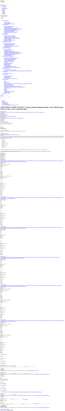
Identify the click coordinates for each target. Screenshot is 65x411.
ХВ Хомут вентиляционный (9, 85)
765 (5, 118)
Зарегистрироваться (4, 406)
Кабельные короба (5, 24)
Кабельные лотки (5, 20)
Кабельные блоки (7, 46)
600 (9, 116)
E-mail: (26, 373)
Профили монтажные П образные (9, 35)
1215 (22, 118)
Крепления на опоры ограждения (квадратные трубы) (13, 52)
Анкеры (5, 90)
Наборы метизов (7, 92)
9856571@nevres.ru (3, 383)
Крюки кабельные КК (8, 55)
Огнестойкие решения (6, 68)
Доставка (3, 12)
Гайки (5, 88)
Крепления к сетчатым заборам (9, 51)
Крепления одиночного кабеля (9, 43)
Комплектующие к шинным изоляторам (10, 78)
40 (7, 114)
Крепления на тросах (7, 65)
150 (5, 114)
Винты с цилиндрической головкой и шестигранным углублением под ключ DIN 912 (18, 83)
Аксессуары (6, 33)
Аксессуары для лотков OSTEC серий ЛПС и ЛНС (12, 67)
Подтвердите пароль (37, 403)
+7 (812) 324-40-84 (3, 388)
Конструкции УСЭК (7, 40)
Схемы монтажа (5, 8)
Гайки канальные (7, 87)
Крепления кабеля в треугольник (9, 44)
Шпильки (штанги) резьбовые (9, 91)
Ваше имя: (2, 366)
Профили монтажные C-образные (9, 36)
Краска (3, 93)
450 (3, 118)
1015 (13, 118)
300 (5, 116)
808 (13, 116)
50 (8, 116)
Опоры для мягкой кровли (8, 60)
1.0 (0, 119)
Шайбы (5, 89)
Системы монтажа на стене (6, 47)
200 (6, 114)
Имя (1, 403)
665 (19, 118)
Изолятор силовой (7, 76)
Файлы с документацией (12, 134)
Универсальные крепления (8, 45)
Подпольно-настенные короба (9, 31)
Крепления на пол (7, 64)
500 (7, 116)
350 (12, 116)
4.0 (4, 119)
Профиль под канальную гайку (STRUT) (11, 37)
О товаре (1, 134)
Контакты (3, 13)
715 (2, 118)
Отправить (2, 369)
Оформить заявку (3, 128)
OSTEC (1, 95)
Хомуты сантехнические (8, 84)
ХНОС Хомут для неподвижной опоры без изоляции (13, 86)
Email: (26, 366)
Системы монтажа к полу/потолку (8, 56)
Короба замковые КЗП (8, 27)
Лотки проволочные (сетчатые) (9, 23)
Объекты (3, 11)
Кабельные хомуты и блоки (6, 41)
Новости (3, 9)
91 (23, 118)
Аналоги (17, 134)
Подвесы (5, 62)
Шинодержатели (5, 74)
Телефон (14, 373)
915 (10, 118)
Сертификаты (5, 134)
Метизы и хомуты (5, 79)
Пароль (13, 399)
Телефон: (14, 366)
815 (7, 118)
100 (1, 114)
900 (20, 118)
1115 (16, 118)
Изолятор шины (7, 77)
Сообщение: (2, 368)
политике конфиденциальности (33, 370)
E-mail (1, 399)
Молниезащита (4, 71)
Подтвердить (3, 1)
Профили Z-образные (7, 39)
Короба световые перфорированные (10, 29)
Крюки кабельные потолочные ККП (10, 66)
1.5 (3, 119)
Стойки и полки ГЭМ (7, 49)
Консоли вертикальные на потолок (10, 58)
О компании (4, 7)
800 (14, 118)
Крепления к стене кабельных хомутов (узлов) (11, 53)
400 (6, 116)
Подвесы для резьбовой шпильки (9, 59)
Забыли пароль (25, 399)
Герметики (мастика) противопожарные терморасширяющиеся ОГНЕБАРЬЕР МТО (18, 70)
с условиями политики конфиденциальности (42, 374)
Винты (5, 81)
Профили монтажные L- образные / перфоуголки (12, 38)
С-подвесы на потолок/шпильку (9, 61)
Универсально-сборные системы (9, 54)
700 (11, 118)
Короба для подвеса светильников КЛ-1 (10, 32)
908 (14, 116)
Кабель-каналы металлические (9, 26)
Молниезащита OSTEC (8, 73)
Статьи (3, 10)
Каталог (2, 17)
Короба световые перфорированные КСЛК (11, 30)
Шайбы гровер (6, 82)
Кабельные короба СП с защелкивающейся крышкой (13, 28)
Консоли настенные (7, 50)
